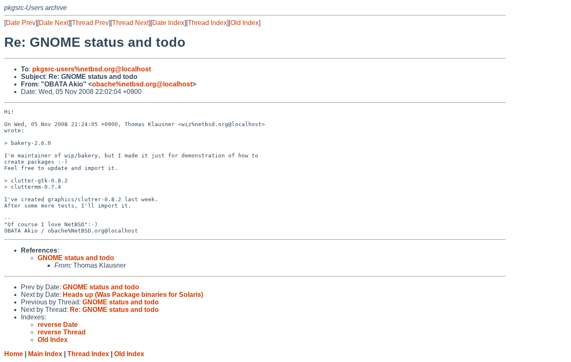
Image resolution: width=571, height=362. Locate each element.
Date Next (54, 22)
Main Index (45, 353)
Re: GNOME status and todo (114, 309)
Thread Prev (90, 22)
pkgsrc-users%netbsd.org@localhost (91, 69)
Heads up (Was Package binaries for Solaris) (133, 294)
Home (13, 353)
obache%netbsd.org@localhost (142, 84)
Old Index (244, 22)
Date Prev (21, 22)
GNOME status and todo (76, 257)
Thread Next (130, 22)
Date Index (168, 22)
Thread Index (207, 22)
